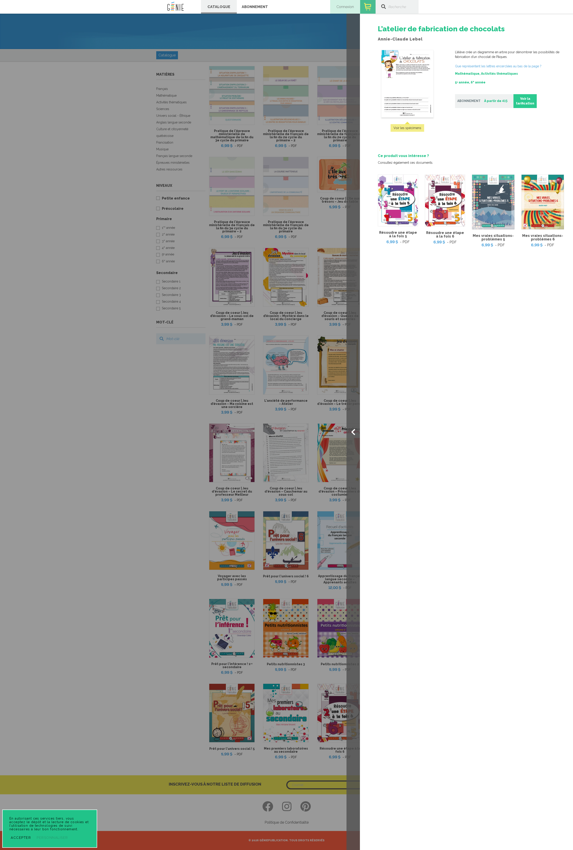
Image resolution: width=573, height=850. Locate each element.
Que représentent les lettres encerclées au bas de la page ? (498, 66)
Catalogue (218, 7)
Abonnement (255, 7)
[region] (466, 136)
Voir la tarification (525, 101)
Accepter (21, 838)
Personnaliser (52, 838)
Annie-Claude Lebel (400, 39)
